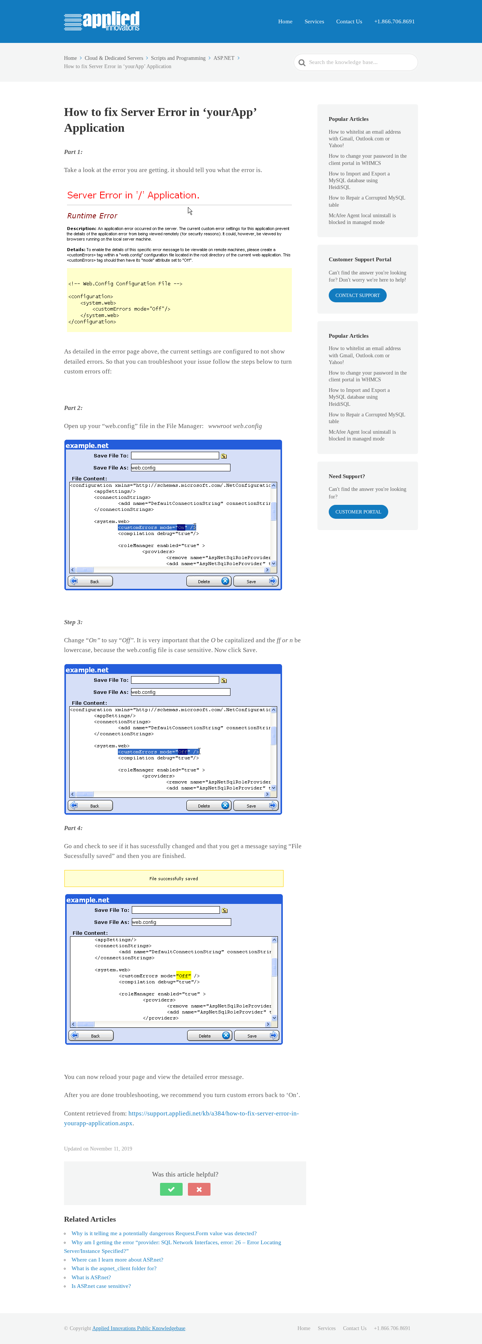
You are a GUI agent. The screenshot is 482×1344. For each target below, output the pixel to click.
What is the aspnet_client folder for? (114, 1268)
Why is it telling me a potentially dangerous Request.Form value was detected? (164, 1233)
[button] (171, 1189)
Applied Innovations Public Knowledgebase (138, 1328)
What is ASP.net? (91, 1277)
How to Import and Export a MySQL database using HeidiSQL (359, 180)
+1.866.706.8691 (394, 21)
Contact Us (349, 21)
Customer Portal (358, 512)
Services (314, 21)
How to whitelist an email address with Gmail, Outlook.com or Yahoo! (365, 138)
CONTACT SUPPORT (358, 295)
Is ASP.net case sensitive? (101, 1286)
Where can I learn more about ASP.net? (117, 1260)
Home (285, 21)
